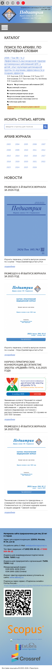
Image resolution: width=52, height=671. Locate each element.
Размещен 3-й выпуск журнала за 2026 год (25, 188)
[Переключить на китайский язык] (23, 3)
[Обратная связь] (12, 3)
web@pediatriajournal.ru (36, 545)
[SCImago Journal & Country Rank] (26, 639)
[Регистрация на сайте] (2, 3)
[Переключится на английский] (18, 3)
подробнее (9, 266)
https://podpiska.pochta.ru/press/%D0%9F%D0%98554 (28, 586)
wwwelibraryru (17, 577)
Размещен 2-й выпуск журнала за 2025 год (25, 428)
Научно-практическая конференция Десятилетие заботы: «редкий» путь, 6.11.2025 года (25, 366)
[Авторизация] (7, 3)
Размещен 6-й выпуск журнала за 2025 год (25, 275)
